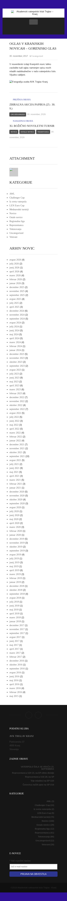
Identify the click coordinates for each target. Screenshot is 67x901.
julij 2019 (14, 558)
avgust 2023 (15, 370)
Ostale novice (27, 132)
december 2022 (16, 397)
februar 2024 (15, 346)
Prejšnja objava (21, 99)
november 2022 (17, 401)
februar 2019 (15, 578)
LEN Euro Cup (16, 205)
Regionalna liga (17, 221)
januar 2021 (15, 487)
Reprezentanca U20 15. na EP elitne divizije (33, 773)
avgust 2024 (15, 322)
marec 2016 (15, 688)
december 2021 (16, 444)
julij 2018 (14, 601)
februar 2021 (15, 484)
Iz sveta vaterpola (17, 201)
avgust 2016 (15, 672)
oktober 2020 (15, 499)
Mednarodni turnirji (19, 209)
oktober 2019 (15, 546)
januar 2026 (15, 283)
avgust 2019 (15, 554)
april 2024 (14, 338)
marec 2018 (15, 617)
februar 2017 (15, 657)
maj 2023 (14, 381)
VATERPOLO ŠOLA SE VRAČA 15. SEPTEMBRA (37, 768)
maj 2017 (14, 645)
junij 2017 (14, 641)
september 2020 (17, 503)
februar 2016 (15, 692)
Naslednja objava (22, 121)
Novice (14, 132)
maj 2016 (14, 680)
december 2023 (16, 354)
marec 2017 (15, 653)
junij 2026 (14, 267)
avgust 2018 (15, 598)
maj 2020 (14, 519)
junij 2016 (14, 676)
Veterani (13, 237)
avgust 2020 (15, 507)
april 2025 (14, 307)
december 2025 (16, 287)
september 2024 (17, 318)
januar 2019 (15, 582)
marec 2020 (15, 527)
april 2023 (14, 385)
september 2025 (17, 295)
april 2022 (14, 429)
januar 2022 (15, 440)
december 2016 (16, 660)
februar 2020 (15, 531)
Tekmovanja (43, 132)
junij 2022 (14, 421)
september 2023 (17, 366)
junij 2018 (14, 605)
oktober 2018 (15, 590)
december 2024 (16, 311)
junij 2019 (14, 562)
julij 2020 (14, 511)
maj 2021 (14, 472)
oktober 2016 (15, 664)
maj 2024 (14, 334)
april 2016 (14, 684)
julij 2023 (14, 373)
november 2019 (17, 543)
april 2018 (14, 613)
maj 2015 (14, 696)
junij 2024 (14, 330)
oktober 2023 (15, 362)
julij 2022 (14, 417)
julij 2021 (14, 464)
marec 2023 (15, 389)
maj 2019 (14, 566)
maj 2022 (14, 425)
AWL (12, 193)
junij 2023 (14, 377)
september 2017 (17, 633)
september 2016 (17, 668)
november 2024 (17, 314)
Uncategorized (37, 56)
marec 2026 (15, 275)
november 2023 (17, 358)
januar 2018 (15, 621)
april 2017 (14, 649)
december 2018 (16, 586)
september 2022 (17, 409)
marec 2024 (15, 342)
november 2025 (17, 291)
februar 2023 (15, 393)
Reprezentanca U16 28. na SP (39, 777)
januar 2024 (15, 350)
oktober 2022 (15, 405)
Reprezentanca (16, 225)
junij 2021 (14, 468)
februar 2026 (15, 279)
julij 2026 (14, 263)
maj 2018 (14, 609)
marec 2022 (15, 432)
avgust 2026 (15, 259)
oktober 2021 (15, 452)
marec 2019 (15, 574)
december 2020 (16, 491)
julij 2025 (14, 303)
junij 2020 (14, 515)
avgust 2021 (15, 460)
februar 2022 (15, 436)
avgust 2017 (15, 637)
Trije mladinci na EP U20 (42, 781)
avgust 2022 (15, 413)
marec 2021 (15, 480)
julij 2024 (14, 326)
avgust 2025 (15, 299)
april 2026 (14, 271)
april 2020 (14, 523)
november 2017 (17, 629)
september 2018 (17, 594)
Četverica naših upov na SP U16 (38, 785)
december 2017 (16, 625)
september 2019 (17, 550)
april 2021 (14, 476)
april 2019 (14, 570)
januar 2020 (15, 535)
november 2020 (17, 495)
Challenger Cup (17, 197)
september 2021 (17, 456)
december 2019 (16, 539)
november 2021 (17, 448)
